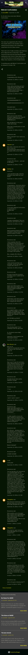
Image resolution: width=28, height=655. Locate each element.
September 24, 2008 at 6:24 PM (14, 340)
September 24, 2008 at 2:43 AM (14, 214)
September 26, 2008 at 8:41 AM (14, 391)
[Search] (26, 3)
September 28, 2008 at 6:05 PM (14, 456)
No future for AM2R (7, 598)
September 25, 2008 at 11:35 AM (15, 372)
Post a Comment (7, 588)
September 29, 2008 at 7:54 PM (14, 465)
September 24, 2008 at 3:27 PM (14, 303)
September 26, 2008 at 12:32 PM (15, 400)
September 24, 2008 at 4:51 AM (14, 235)
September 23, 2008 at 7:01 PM (14, 164)
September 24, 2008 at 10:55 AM (15, 279)
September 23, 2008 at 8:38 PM (14, 178)
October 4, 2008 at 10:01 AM (14, 558)
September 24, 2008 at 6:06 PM (14, 320)
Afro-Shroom (10, 344)
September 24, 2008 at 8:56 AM (14, 268)
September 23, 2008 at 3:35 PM (14, 93)
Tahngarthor (10, 499)
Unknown (9, 144)
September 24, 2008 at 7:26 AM (14, 256)
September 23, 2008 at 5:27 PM (14, 154)
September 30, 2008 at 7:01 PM (14, 506)
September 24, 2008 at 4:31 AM (14, 224)
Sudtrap (9, 169)
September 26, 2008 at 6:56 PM (14, 447)
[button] (26, 10)
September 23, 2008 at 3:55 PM (14, 109)
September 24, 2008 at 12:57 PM (15, 292)
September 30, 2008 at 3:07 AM (14, 495)
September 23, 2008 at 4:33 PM (14, 130)
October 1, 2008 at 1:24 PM (13, 535)
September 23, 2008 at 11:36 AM (15, 79)
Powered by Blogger (15, 652)
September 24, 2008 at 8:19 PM (14, 355)
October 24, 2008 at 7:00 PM (14, 584)
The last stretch (6, 633)
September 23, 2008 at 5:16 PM (14, 140)
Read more (23, 611)
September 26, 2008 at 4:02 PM (14, 423)
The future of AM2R (7, 615)
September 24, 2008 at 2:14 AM (14, 201)
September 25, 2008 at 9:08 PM (14, 382)
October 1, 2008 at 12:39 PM (14, 523)
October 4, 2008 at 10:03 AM (14, 575)
